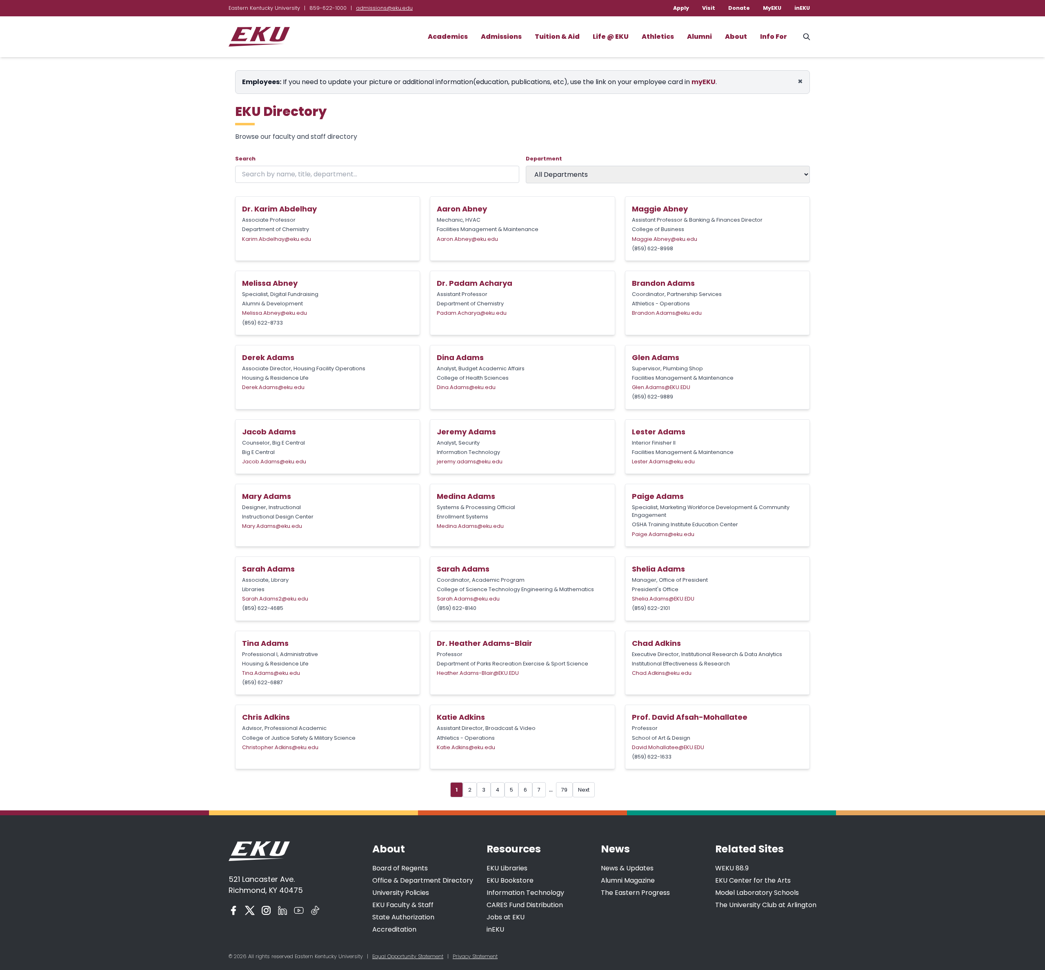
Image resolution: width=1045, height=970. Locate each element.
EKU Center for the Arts (753, 880)
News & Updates (627, 868)
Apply (681, 7)
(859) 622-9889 (652, 396)
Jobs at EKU (506, 917)
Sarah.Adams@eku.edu (468, 598)
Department (544, 158)
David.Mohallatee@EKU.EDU (668, 747)
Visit (708, 7)
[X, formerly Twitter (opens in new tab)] (250, 910)
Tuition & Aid (557, 36)
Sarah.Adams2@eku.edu (275, 598)
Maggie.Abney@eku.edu (664, 239)
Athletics (658, 36)
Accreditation (394, 929)
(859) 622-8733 (262, 322)
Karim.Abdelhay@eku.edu (276, 239)
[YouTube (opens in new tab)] (299, 910)
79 (564, 789)
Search (245, 158)
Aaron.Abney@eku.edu (467, 239)
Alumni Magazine (628, 880)
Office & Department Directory (422, 880)
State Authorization (403, 917)
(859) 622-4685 (262, 608)
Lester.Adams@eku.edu (663, 461)
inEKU (802, 7)
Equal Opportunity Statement (407, 956)
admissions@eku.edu (384, 7)
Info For (773, 36)
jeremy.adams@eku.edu (469, 461)
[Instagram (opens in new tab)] (266, 910)
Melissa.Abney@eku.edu (274, 312)
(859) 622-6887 (262, 682)
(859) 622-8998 (652, 248)
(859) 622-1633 (651, 756)
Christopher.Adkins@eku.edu (280, 747)
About (736, 36)
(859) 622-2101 (651, 608)
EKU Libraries (507, 868)
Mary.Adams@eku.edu (272, 526)
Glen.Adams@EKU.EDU (661, 387)
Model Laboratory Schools (757, 892)
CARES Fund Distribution (525, 905)
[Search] (806, 37)
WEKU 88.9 (732, 868)
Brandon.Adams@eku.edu (667, 312)
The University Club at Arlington (765, 905)
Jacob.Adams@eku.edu (274, 461)
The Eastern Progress (635, 892)
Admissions (501, 36)
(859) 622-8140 (456, 608)
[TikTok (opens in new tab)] (315, 910)
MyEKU (772, 7)
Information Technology (525, 892)
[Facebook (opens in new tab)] (233, 910)
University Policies (400, 892)
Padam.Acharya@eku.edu (472, 312)
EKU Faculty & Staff (403, 905)
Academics (448, 36)
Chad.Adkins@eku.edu (661, 673)
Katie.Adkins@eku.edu (466, 747)
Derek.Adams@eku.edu (273, 387)
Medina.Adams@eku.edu (470, 526)
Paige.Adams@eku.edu (663, 534)
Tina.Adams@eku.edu (271, 673)
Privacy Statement (475, 956)
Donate (739, 7)
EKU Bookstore (510, 880)
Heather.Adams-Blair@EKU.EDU (478, 673)
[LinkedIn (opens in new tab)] (282, 910)
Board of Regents (400, 868)
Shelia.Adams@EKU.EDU (663, 598)
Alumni (699, 36)
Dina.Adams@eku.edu (466, 387)
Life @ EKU (611, 36)
